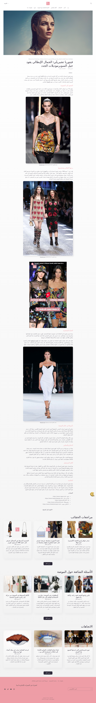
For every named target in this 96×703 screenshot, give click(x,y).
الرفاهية (32, 340)
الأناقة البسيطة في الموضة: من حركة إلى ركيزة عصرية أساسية (17, 596)
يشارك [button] (70, 72)
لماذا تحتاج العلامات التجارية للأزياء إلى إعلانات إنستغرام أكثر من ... (48, 651)
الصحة (36, 340)
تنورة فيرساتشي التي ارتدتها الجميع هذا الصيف (79, 651)
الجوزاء (45, 171)
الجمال (48, 82)
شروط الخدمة (45, 681)
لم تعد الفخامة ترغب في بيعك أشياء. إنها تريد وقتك (17, 651)
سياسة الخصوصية (53, 681)
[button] (91, 3)
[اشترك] (90, 689)
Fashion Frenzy (46, 697)
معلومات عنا (60, 681)
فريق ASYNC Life (45, 699)
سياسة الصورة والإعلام (36, 681)
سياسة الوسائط (41, 164)
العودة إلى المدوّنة (47, 509)
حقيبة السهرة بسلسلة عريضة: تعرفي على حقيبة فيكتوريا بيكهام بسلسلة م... (48, 541)
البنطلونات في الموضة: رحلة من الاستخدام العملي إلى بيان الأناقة (48, 596)
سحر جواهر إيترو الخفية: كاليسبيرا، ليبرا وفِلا (78, 541)
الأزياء (42, 76)
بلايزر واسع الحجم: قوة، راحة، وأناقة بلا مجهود (78, 596)
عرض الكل (48, 563)
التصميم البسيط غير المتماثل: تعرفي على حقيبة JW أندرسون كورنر (17, 541)
